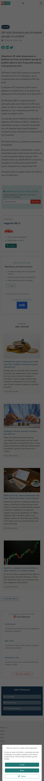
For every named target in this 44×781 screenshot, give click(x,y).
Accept (22, 765)
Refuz (22, 770)
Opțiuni (23, 776)
